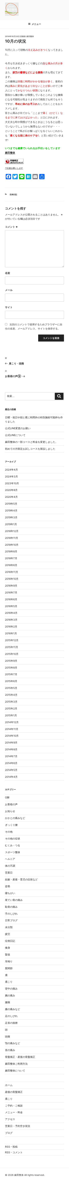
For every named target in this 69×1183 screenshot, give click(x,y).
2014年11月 (11, 729)
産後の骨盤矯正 (14, 1092)
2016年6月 (11, 599)
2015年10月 (11, 654)
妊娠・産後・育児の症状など (21, 879)
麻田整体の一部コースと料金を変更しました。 (31, 442)
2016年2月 (11, 626)
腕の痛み (10, 995)
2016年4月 (11, 612)
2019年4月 (11, 510)
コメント (11, 226)
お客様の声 (11, 804)
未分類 (9, 927)
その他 (9, 831)
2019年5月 (11, 503)
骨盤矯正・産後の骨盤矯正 (20, 1056)
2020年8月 (11, 490)
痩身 (7, 947)
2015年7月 (11, 674)
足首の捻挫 (11, 1022)
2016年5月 (11, 606)
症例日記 (13, 194)
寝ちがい (10, 893)
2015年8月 (11, 667)
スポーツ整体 (12, 852)
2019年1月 (11, 524)
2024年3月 (11, 476)
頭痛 (7, 1036)
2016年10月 (11, 578)
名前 (7, 273)
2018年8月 (11, 551)
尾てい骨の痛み (14, 900)
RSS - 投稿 (11, 1146)
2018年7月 (11, 558)
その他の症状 (12, 838)
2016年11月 (11, 572)
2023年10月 (12, 483)
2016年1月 (11, 633)
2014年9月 (11, 742)
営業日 (9, 872)
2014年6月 (11, 763)
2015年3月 (11, 701)
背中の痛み (11, 988)
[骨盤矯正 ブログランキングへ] (14, 163)
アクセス (10, 1119)
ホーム (9, 1085)
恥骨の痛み (11, 906)
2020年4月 (11, 496)
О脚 (7, 797)
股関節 (9, 968)
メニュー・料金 (14, 1112)
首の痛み (10, 1050)
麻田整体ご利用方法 (16, 1063)
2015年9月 (11, 660)
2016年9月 (11, 585)
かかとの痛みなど (15, 818)
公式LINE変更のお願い (17, 428)
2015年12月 (11, 640)
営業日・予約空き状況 (17, 1126)
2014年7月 (11, 756)
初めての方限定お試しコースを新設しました (30, 448)
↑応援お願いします (14, 168)
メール (9, 290)
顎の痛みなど (12, 1043)
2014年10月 (12, 735)
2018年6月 (11, 565)
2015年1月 (11, 715)
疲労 (7, 934)
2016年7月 (11, 592)
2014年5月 (11, 770)
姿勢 (7, 886)
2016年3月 (11, 619)
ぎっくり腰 (11, 824)
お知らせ (10, 811)
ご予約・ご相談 (14, 1105)
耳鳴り (9, 961)
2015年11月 (11, 647)
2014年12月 (12, 722)
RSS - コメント (14, 1152)
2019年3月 (11, 517)
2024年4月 (11, 469)
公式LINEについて (15, 435)
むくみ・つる (12, 845)
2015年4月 (11, 694)
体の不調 (10, 865)
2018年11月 (11, 538)
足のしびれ (11, 1016)
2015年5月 (11, 688)
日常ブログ (11, 920)
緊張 (7, 954)
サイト (9, 307)
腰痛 (7, 1002)
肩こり (9, 981)
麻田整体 (30, 36)
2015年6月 (11, 681)
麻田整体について (15, 1070)
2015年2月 (11, 708)
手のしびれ (11, 913)
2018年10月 (11, 544)
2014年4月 (11, 776)
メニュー (36, 24)
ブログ (9, 1132)
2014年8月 (11, 749)
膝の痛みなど (12, 1009)
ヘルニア (10, 859)
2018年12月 (11, 531)
